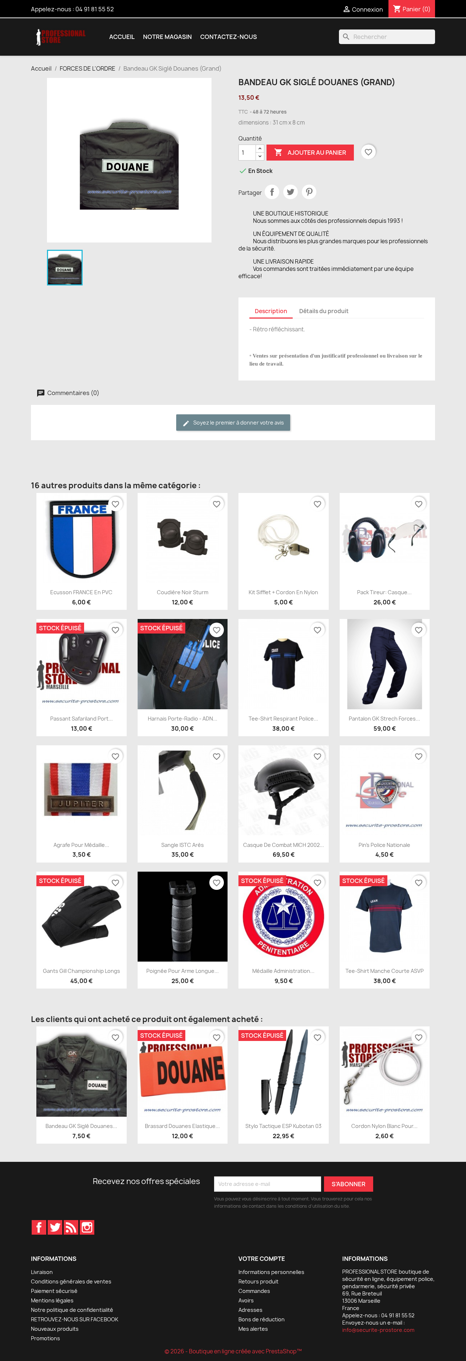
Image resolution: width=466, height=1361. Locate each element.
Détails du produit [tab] (324, 311)
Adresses (250, 1309)
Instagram (87, 1227)
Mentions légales (52, 1300)
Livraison (42, 1272)
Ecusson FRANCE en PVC (81, 592)
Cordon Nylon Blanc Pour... (384, 1126)
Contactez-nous (228, 37)
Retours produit (258, 1281)
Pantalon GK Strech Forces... (384, 718)
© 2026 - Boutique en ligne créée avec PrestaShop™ (233, 1351)
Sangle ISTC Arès (182, 844)
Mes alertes (253, 1328)
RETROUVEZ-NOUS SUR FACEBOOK (74, 1319)
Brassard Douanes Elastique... (182, 1126)
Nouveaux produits (55, 1328)
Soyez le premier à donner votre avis (238, 422)
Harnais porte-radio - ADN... (182, 718)
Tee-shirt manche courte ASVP (384, 970)
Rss (71, 1227)
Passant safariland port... (81, 718)
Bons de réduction (261, 1319)
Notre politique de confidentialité (72, 1309)
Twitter (55, 1227)
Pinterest (309, 192)
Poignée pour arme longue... (182, 970)
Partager (272, 192)
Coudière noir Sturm (182, 592)
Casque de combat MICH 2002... (283, 844)
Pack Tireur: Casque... (384, 592)
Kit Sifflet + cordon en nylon (283, 592)
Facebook (39, 1227)
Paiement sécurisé (54, 1290)
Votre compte (261, 1259)
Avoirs (246, 1300)
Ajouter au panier (310, 152)
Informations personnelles (271, 1272)
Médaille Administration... (283, 970)
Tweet (290, 192)
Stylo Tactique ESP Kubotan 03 (283, 1126)
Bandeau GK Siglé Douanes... (81, 1126)
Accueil (122, 37)
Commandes (254, 1290)
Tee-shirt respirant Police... (283, 718)
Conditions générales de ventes (71, 1281)
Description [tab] (271, 311)
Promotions (45, 1338)
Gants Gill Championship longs (81, 970)
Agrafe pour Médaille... (81, 844)
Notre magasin (167, 37)
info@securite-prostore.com (378, 1329)
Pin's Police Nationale (384, 844)
